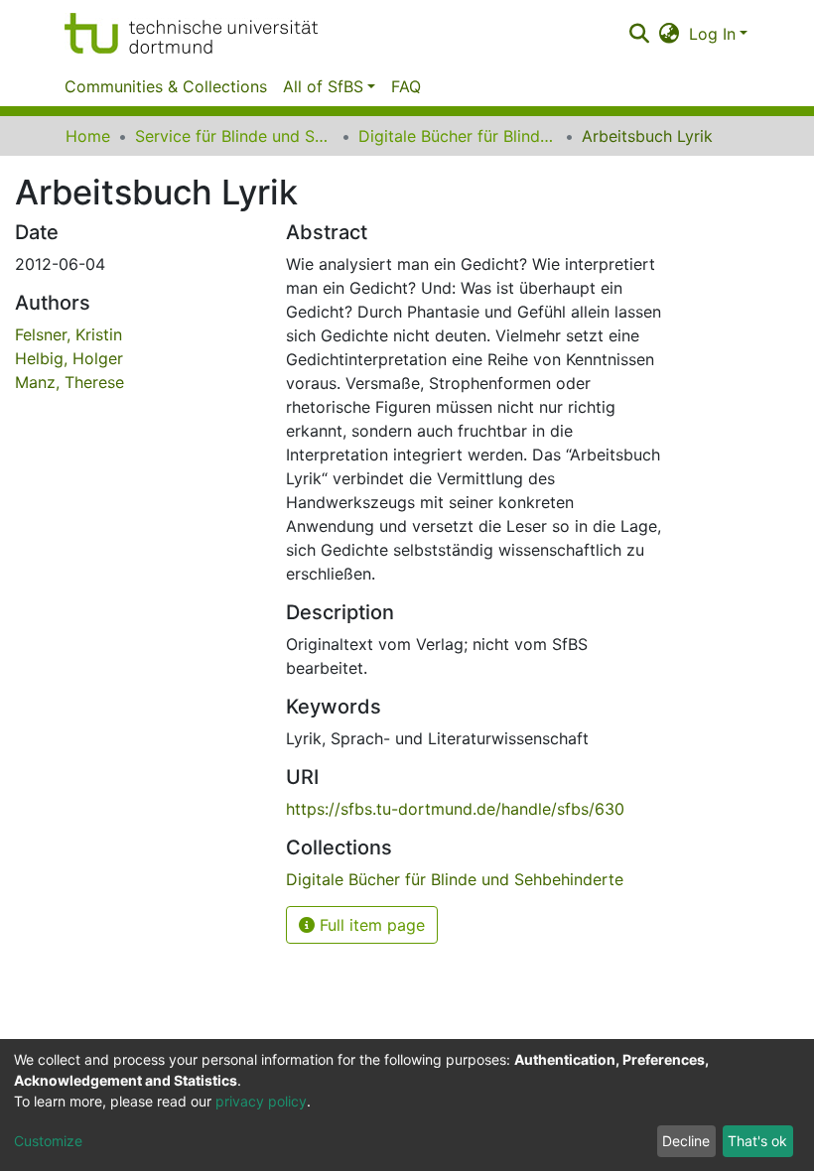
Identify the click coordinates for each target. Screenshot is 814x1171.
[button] (669, 34)
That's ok (757, 1140)
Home (88, 136)
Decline (686, 1140)
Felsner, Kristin (68, 334)
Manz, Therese (69, 382)
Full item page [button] (370, 925)
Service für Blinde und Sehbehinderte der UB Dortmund (234, 136)
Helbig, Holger (69, 358)
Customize (48, 1140)
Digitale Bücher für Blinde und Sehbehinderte (457, 136)
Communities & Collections (166, 86)
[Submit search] (638, 34)
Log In (712, 34)
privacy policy (261, 1101)
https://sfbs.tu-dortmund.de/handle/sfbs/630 (455, 809)
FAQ (406, 86)
